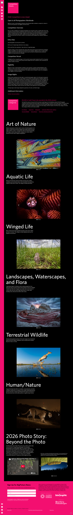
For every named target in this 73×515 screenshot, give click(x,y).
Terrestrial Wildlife (25, 111)
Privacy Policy (9, 510)
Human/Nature (34, 111)
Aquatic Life (31, 109)
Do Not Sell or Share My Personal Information (35, 510)
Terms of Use (52, 510)
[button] (19, 155)
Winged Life (37, 109)
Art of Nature (24, 109)
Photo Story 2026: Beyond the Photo (46, 111)
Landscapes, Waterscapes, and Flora (49, 109)
